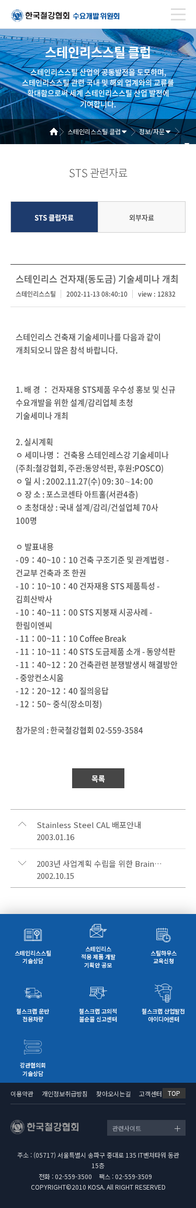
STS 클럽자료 (54, 217)
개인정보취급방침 (65, 1093)
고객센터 (150, 1093)
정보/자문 (152, 131)
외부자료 (141, 217)
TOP (174, 1093)
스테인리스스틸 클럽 (94, 131)
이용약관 (21, 1093)
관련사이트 (126, 1128)
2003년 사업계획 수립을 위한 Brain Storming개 (99, 863)
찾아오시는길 (113, 1093)
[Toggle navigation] (178, 14)
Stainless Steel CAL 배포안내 (89, 825)
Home (57, 131)
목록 (98, 778)
